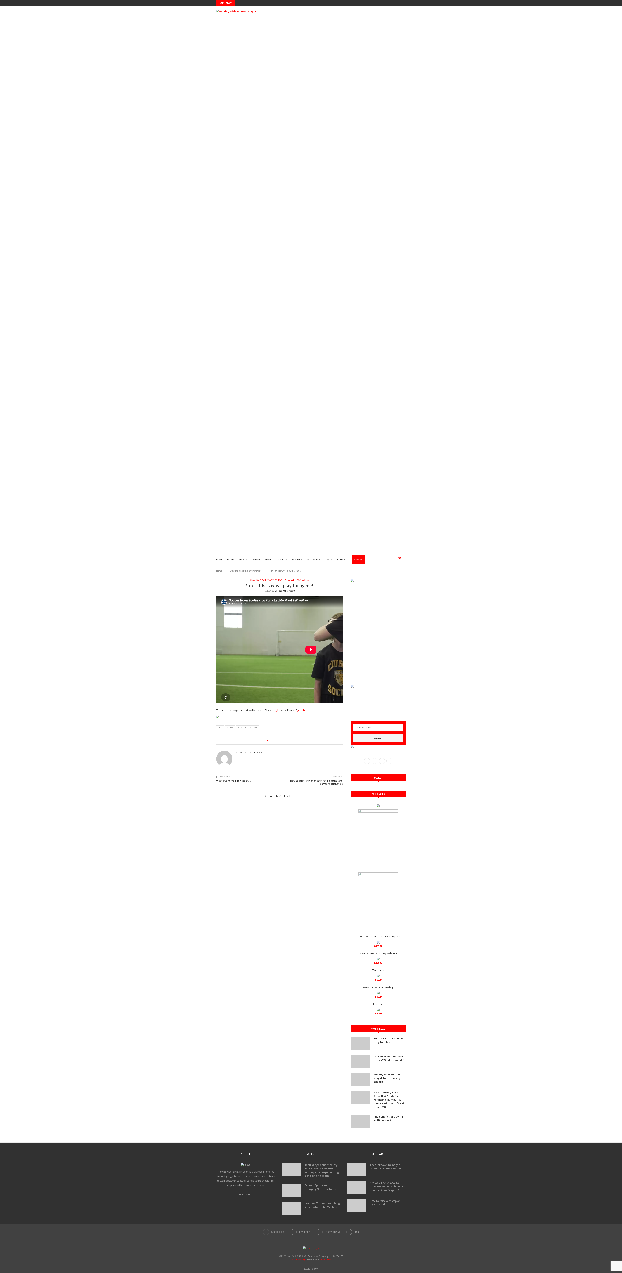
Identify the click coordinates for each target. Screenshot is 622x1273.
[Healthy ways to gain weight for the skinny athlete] (360, 1079)
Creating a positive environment (245, 570)
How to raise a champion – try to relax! (388, 1040)
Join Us (301, 710)
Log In (276, 710)
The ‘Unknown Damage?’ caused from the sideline (385, 1166)
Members (358, 559)
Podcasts (281, 559)
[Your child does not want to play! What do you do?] (360, 1061)
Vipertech (326, 1259)
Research (297, 559)
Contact (342, 559)
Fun (220, 727)
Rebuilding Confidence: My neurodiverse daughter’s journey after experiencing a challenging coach (321, 1170)
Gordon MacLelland (285, 590)
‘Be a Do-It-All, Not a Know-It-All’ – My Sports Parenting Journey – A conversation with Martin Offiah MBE (389, 1100)
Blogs (256, 559)
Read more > (245, 1194)
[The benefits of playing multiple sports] (360, 1121)
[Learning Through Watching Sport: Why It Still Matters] (291, 1208)
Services (243, 559)
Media (268, 559)
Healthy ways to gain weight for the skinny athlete (387, 1078)
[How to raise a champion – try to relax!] (360, 1043)
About (230, 559)
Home (219, 559)
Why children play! (247, 727)
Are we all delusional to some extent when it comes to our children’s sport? (387, 1186)
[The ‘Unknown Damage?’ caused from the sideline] (356, 1169)
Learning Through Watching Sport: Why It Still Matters (322, 1205)
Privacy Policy (298, 1259)
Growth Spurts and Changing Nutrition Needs (320, 1187)
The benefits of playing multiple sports (388, 1118)
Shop (330, 559)
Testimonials (314, 559)
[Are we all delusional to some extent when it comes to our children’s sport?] (356, 1187)
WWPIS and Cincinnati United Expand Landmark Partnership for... (273, 3)
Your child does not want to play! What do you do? (389, 1058)
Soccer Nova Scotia (298, 580)
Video (230, 727)
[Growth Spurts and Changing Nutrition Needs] (291, 1190)
